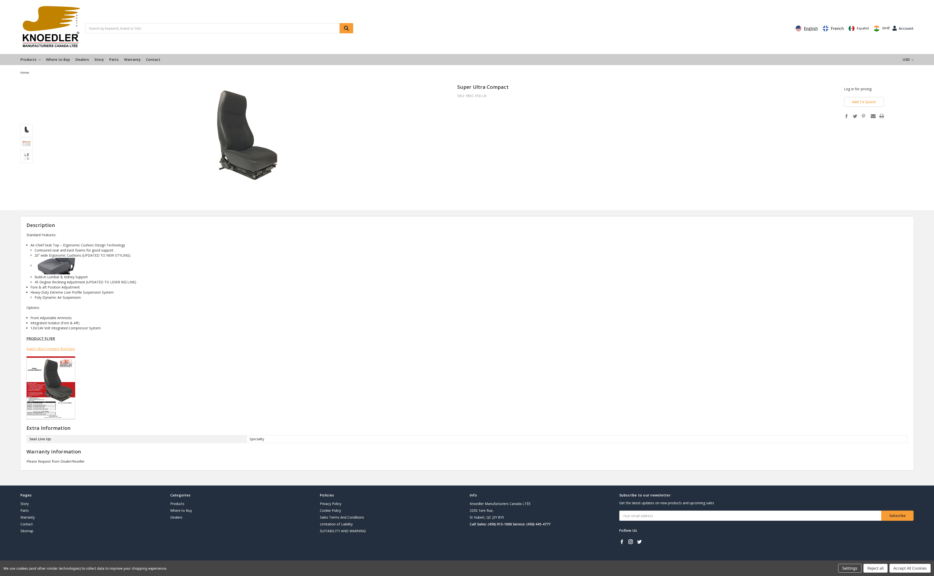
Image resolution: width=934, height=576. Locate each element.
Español (863, 28)
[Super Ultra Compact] (51, 387)
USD (907, 59)
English (811, 28)
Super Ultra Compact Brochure (51, 348)
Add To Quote (864, 101)
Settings (849, 568)
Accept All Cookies (910, 568)
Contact (153, 59)
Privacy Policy (330, 503)
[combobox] (806, 28)
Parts (114, 59)
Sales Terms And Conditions (342, 517)
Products (28, 59)
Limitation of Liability (336, 524)
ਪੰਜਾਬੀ (886, 28)
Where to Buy (58, 59)
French (837, 28)
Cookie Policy (330, 510)
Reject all (875, 568)
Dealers (82, 59)
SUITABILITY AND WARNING (343, 531)
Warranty (132, 59)
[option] (833, 28)
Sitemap (26, 531)
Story (99, 59)
